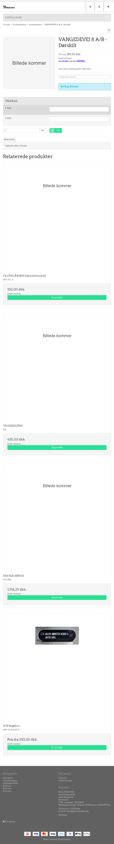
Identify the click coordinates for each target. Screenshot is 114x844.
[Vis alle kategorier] (107, 17)
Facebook (10, 821)
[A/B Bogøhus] (57, 668)
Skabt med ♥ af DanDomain (57, 839)
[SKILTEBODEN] (9, 7)
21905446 (75, 808)
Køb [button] (58, 130)
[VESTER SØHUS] (57, 518)
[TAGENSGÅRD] (57, 368)
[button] (109, 30)
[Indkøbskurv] (108, 6)
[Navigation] (90, 6)
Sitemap (62, 815)
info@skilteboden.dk (77, 811)
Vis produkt (57, 297)
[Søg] (99, 6)
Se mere (7, 791)
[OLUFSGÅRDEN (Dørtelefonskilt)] (57, 218)
